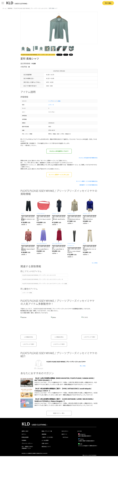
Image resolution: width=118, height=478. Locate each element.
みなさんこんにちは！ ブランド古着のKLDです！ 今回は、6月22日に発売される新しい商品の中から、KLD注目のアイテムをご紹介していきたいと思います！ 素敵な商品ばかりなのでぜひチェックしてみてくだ (66, 404)
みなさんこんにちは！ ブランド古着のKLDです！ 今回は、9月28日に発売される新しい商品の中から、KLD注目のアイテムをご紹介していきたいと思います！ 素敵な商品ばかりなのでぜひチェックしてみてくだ (66, 394)
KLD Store (65, 437)
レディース (51, 104)
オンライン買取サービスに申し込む (59, 175)
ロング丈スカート (43, 243)
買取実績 (44, 434)
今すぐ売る (108, 3)
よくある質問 (45, 440)
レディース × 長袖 (27, 292)
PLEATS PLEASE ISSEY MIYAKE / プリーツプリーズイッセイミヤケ (38, 54)
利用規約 (24, 440)
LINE (81, 444)
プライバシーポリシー (27, 443)
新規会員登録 (25, 437)
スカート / (38, 243)
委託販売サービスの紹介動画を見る (89, 185)
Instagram (82, 434)
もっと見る (95, 263)
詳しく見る (83, 366)
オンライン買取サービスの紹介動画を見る (87, 181)
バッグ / (38, 213)
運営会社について (46, 446)
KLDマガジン (65, 431)
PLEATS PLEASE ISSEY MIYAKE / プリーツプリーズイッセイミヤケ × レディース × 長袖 (44, 283)
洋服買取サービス (26, 448)
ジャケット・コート (55, 213)
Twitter (82, 439)
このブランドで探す (28, 344)
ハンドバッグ (42, 213)
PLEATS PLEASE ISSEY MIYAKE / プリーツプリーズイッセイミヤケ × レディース (42, 279)
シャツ (65, 54)
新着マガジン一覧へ (59, 413)
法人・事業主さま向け (27, 446)
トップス (59, 54)
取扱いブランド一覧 (47, 431)
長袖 (71, 54)
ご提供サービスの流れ (47, 437)
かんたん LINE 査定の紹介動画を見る (88, 158)
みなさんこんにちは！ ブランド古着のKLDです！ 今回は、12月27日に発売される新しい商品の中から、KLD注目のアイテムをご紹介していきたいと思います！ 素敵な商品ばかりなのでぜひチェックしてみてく (66, 383)
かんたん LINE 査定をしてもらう (59, 151)
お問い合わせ (45, 443)
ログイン (24, 434)
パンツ (22, 213)
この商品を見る (28, 337)
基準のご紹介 (25, 431)
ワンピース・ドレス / (71, 243)
